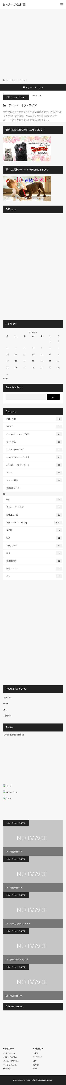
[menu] (61, 4)
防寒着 (36, 1065)
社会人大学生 (33, 545)
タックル (7, 697)
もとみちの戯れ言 (31, 1080)
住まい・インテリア (33, 507)
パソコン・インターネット (33, 465)
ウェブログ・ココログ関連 (33, 434)
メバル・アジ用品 (11, 1061)
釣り (33, 576)
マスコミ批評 (33, 480)
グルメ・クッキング (33, 450)
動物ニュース (33, 515)
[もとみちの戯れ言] (28, 4)
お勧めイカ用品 (10, 1057)
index (5, 703)
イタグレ (7, 716)
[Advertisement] (33, 43)
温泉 (33, 538)
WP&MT (33, 426)
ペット (33, 473)
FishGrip (7, 1069)
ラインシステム (10, 1065)
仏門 (33, 499)
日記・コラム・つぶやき (16, 97)
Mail (35, 1069)
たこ (5, 709)
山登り (36, 1053)
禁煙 (33, 553)
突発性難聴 (33, 561)
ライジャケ (38, 1057)
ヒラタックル (9, 1053)
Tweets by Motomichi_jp (13, 735)
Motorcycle (33, 419)
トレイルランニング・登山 (33, 457)
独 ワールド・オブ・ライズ (20, 105)
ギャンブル (33, 442)
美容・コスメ (33, 569)
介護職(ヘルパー (13, 488)
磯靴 (35, 1061)
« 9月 (5, 379)
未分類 (33, 530)
